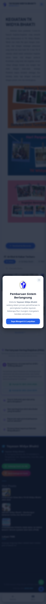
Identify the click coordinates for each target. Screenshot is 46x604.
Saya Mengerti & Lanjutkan (23, 321)
